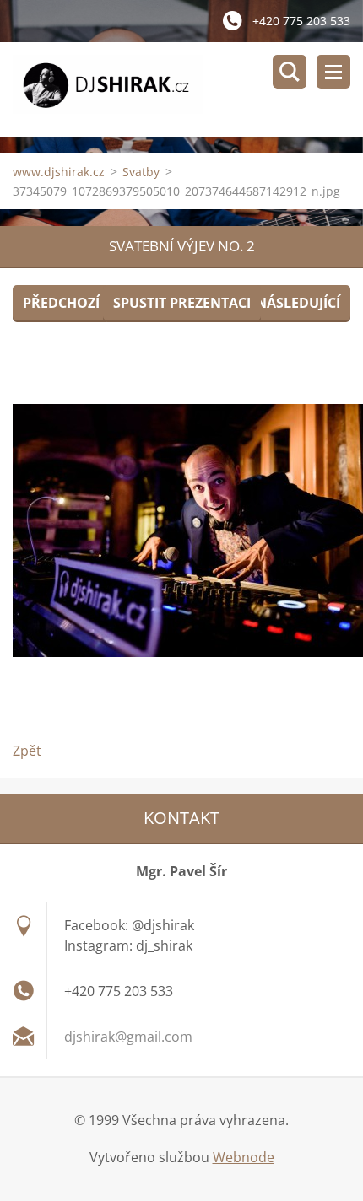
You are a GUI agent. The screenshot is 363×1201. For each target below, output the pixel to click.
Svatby (141, 172)
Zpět (27, 750)
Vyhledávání (289, 72)
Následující (298, 303)
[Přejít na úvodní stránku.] (188, 89)
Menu (333, 72)
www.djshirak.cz (59, 172)
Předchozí (61, 303)
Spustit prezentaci (182, 303)
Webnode (243, 1157)
